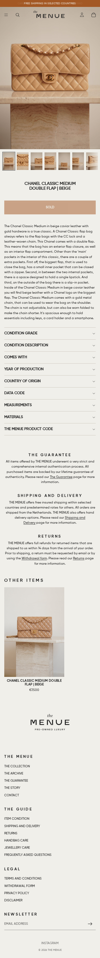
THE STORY (12, 788)
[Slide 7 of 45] (92, 161)
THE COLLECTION (17, 766)
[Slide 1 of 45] (9, 161)
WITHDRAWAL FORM (19, 886)
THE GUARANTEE (16, 780)
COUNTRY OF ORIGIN (22, 381)
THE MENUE (55, 950)
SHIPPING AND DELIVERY (22, 826)
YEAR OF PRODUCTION (23, 369)
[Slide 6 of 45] (78, 161)
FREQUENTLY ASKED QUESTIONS (27, 855)
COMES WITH (15, 357)
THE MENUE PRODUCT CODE (28, 429)
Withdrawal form (34, 558)
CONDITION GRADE (20, 333)
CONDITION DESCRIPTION (26, 345)
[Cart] (93, 15)
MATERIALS (13, 417)
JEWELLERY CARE (17, 848)
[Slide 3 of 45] (36, 161)
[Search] (17, 15)
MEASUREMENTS (18, 405)
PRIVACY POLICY (16, 893)
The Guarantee (61, 477)
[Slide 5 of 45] (64, 161)
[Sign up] (90, 924)
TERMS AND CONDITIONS (23, 879)
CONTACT (11, 795)
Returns (79, 558)
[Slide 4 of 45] (50, 161)
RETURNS (10, 833)
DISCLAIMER (13, 900)
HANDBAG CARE (16, 840)
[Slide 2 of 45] (23, 161)
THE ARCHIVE (13, 773)
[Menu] (6, 15)
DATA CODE (14, 393)
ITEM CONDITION (16, 819)
